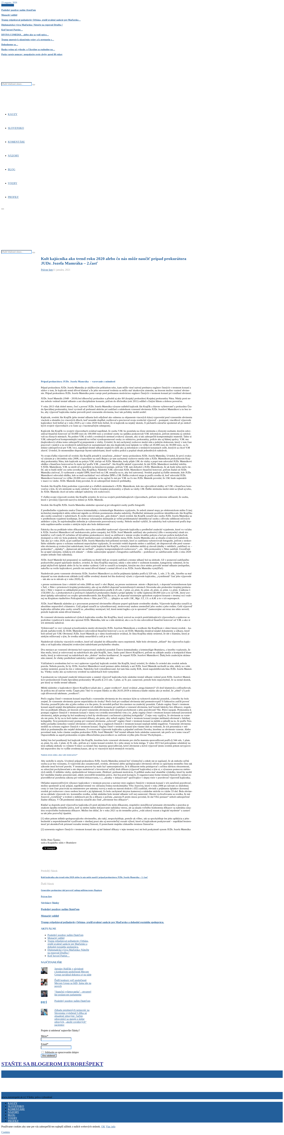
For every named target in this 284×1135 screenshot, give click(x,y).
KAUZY (12, 114)
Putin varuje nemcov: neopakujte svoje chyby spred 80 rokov (31, 54)
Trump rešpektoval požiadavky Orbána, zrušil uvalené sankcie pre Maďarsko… (41, 20)
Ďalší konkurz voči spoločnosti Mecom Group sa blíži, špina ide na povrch (72, 983)
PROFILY (13, 197)
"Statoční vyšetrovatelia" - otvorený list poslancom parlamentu (72, 993)
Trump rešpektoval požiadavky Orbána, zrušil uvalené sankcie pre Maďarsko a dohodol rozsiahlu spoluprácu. (102, 922)
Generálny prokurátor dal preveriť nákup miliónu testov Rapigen (71, 890)
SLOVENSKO (16, 128)
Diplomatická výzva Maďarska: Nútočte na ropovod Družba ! (32, 25)
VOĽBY (12, 183)
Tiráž (4, 1079)
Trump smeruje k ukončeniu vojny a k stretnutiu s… (27, 39)
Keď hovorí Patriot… (12, 30)
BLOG (11, 169)
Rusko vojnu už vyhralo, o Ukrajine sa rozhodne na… (28, 49)
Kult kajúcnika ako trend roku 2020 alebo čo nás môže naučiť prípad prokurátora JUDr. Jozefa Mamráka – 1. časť (94, 877)
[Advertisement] (101, 861)
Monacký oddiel (9, 15)
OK (103, 1126)
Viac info (110, 1126)
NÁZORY (13, 155)
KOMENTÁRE (16, 141)
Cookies (17, 1079)
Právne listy (47, 269)
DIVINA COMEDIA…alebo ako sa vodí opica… (25, 35)
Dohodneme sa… (9, 44)
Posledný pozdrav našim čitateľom (18, 10)
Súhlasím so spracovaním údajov (61, 1052)
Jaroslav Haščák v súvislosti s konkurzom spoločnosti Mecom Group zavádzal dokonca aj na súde (72, 971)
